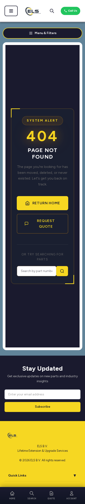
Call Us (72, 10)
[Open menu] (11, 11)
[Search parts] (52, 11)
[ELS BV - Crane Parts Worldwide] (31, 11)
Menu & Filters (45, 33)
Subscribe (42, 407)
